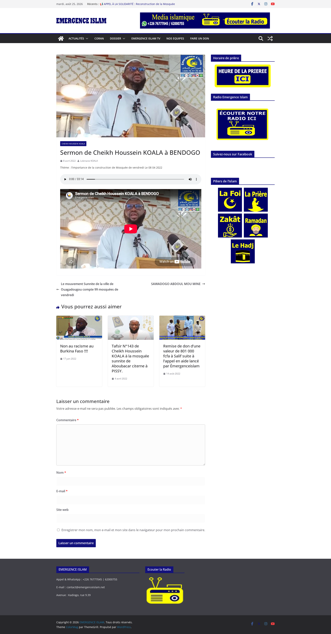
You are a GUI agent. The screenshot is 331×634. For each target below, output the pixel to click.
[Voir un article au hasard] (270, 38)
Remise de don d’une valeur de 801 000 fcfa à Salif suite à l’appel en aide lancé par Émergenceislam (181, 356)
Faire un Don (199, 38)
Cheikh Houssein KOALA (73, 143)
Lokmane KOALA (89, 160)
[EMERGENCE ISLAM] (61, 38)
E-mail (62, 491)
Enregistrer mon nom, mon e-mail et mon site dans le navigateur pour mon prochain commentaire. (133, 530)
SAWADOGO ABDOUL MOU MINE (176, 284)
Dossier (115, 38)
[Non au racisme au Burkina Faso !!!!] (79, 318)
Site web (62, 510)
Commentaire (67, 420)
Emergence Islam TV (145, 38)
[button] (86, 38)
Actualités (76, 38)
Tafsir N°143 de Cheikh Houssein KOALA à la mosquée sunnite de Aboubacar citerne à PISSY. (130, 358)
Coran (99, 38)
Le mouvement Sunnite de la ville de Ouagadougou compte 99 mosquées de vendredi (89, 289)
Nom (61, 472)
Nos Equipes (175, 38)
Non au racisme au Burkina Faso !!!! (76, 348)
